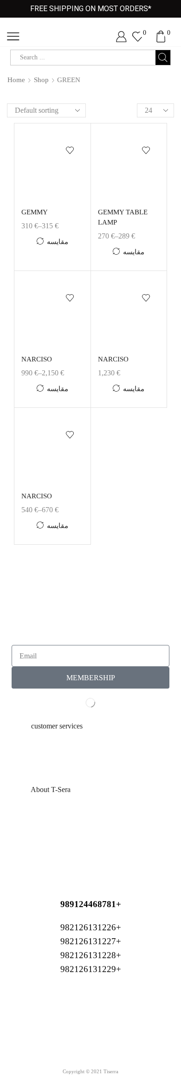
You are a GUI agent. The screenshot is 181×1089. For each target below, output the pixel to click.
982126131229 (88, 969)
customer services (57, 726)
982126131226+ (90, 927)
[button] (90, 726)
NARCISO (36, 359)
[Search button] (162, 57)
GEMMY (34, 212)
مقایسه (57, 241)
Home (16, 80)
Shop (41, 80)
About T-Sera (51, 789)
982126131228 (88, 955)
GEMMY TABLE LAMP (123, 217)
